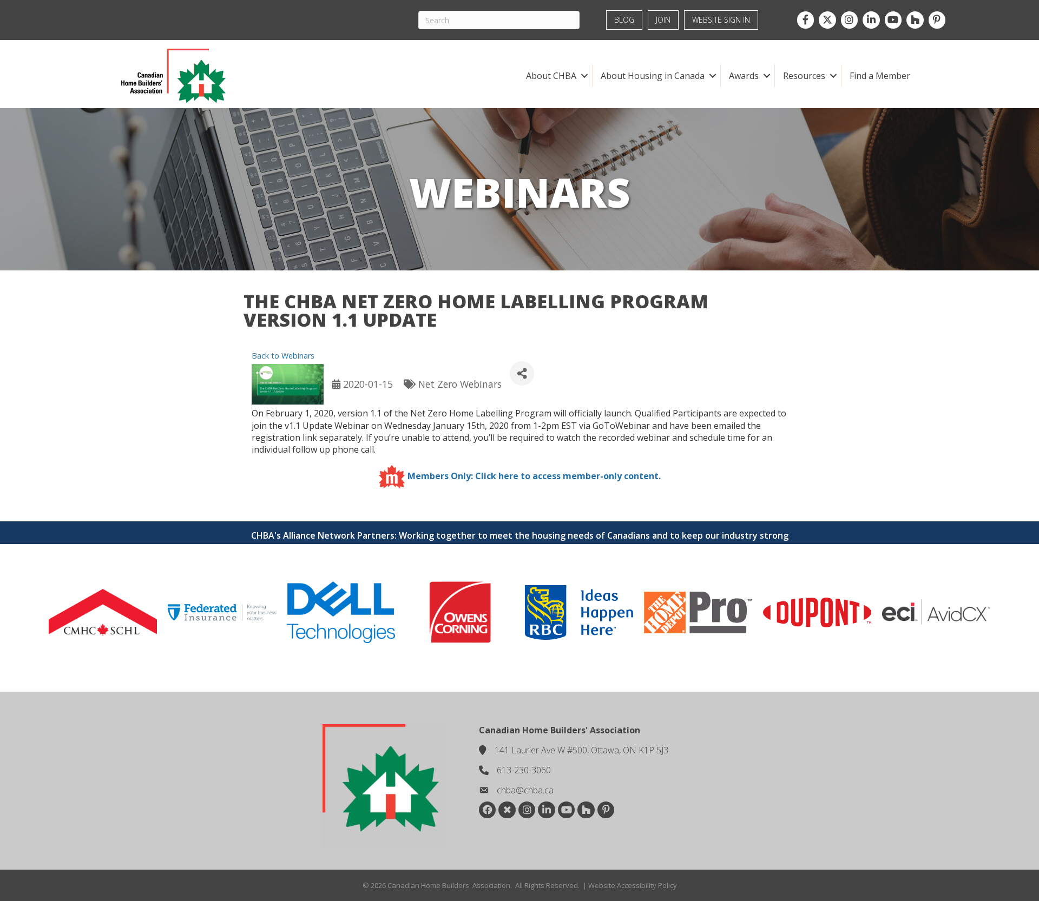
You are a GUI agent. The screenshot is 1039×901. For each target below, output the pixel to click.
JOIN (663, 20)
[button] (584, 75)
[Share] (522, 373)
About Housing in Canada (653, 76)
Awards (744, 76)
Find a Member (880, 76)
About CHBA (551, 76)
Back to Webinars (283, 355)
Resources (804, 76)
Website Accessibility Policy (632, 885)
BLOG (624, 20)
